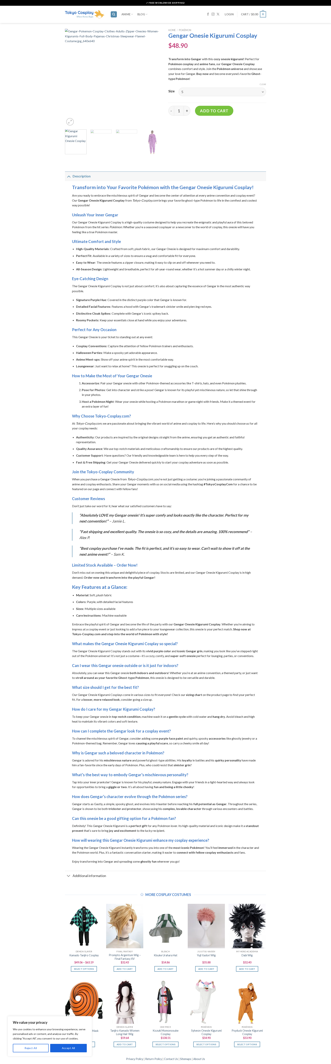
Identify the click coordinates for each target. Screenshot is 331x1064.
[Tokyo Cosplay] (85, 14)
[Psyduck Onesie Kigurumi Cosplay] (247, 1001)
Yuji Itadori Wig (206, 955)
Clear (263, 84)
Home (172, 30)
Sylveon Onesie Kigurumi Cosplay (206, 1032)
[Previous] (71, 77)
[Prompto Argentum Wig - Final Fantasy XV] (124, 926)
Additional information (89, 876)
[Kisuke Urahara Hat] (165, 926)
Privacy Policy (134, 1059)
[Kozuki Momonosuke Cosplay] (165, 1001)
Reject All (31, 1048)
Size (171, 91)
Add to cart (214, 110)
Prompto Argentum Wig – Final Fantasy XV (125, 956)
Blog (141, 14)
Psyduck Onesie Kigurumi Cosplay (247, 1032)
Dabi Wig (247, 955)
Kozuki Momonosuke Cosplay (166, 1032)
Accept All (68, 1048)
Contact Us (171, 1059)
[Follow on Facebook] (208, 14)
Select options (84, 969)
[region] (50, 1036)
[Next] (155, 77)
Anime (125, 14)
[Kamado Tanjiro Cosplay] (83, 926)
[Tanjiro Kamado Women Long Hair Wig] (124, 1001)
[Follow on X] (218, 14)
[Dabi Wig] (247, 926)
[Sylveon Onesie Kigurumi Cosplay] (206, 1001)
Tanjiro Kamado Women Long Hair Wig (124, 1032)
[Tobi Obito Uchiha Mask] (83, 1001)
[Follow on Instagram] (213, 14)
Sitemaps (185, 1059)
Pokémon (185, 30)
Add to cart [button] (125, 969)
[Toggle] (68, 176)
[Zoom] (70, 122)
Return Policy (153, 1059)
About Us (199, 1059)
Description (82, 176)
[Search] (114, 14)
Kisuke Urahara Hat (165, 955)
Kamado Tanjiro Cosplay (84, 955)
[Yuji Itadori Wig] (206, 926)
